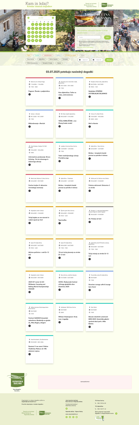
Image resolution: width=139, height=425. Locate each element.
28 (29, 40)
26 (48, 36)
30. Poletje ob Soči (95, 219)
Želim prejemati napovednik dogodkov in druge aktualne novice (104, 412)
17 (40, 32)
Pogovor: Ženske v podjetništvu (39, 91)
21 (29, 36)
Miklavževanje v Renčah (36, 123)
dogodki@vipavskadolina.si (29, 401)
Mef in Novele (93, 123)
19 (48, 32)
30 (36, 40)
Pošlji (107, 37)
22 (32, 36)
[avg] (53, 18)
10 (40, 28)
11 (44, 28)
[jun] (28, 18)
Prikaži (109, 60)
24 (40, 36)
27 (51, 36)
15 (32, 32)
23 (36, 36)
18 (44, 32)
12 (48, 28)
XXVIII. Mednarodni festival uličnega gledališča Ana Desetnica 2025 (67, 284)
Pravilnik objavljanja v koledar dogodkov (32, 404)
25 (44, 36)
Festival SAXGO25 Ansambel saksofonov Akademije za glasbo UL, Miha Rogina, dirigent (39, 320)
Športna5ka (62, 220)
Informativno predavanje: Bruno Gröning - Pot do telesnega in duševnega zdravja (39, 159)
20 (51, 32)
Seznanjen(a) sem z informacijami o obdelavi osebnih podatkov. (87, 45)
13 (51, 28)
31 (40, 40)
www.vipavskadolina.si (72, 414)
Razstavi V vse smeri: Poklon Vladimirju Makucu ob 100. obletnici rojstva (38, 348)
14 (29, 32)
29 (32, 40)
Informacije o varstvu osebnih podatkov (85, 47)
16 (36, 32)
